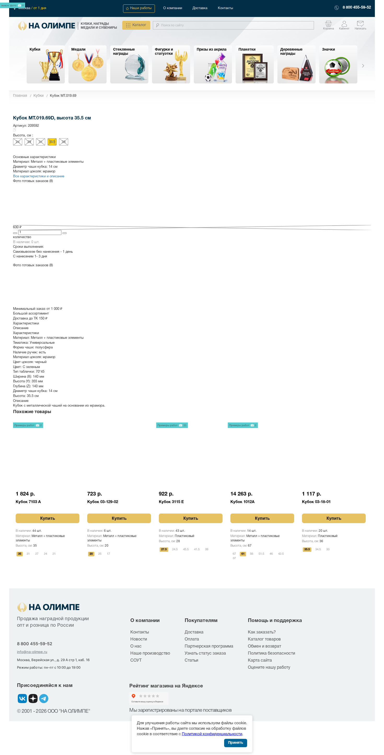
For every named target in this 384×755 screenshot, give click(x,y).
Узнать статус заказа (205, 653)
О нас (136, 646)
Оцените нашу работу (269, 667)
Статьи (191, 660)
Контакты (225, 8)
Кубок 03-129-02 (102, 502)
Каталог (139, 25)
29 (29, 142)
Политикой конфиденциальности (212, 734)
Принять (235, 743)
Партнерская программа (209, 646)
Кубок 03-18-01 (316, 502)
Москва (24, 8)
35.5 (52, 142)
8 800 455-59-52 (357, 7)
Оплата (192, 639)
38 (64, 142)
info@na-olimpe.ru (32, 652)
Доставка (200, 8)
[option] (46, 64)
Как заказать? (262, 632)
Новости (138, 639)
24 (18, 142)
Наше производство (150, 653)
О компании (172, 8)
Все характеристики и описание (38, 176)
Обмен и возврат (264, 646)
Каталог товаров (264, 639)
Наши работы (141, 8)
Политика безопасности (271, 653)
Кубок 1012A (242, 502)
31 (41, 142)
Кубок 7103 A (28, 502)
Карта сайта (260, 660)
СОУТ (136, 660)
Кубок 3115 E (171, 502)
